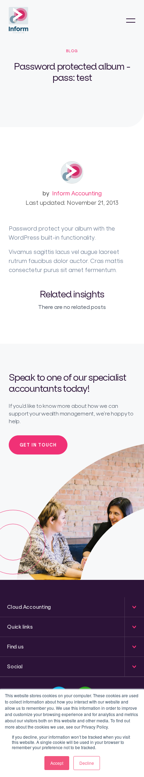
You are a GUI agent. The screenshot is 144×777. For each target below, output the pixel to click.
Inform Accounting (72, 193)
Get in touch (38, 445)
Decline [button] (86, 763)
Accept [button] (56, 763)
